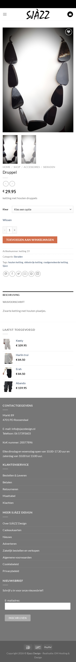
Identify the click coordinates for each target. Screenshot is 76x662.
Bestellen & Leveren (15, 475)
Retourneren (10, 489)
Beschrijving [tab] (11, 295)
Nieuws (7, 537)
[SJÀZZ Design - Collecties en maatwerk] (38, 14)
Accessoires (32, 167)
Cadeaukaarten (12, 530)
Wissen (7, 220)
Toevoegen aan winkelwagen (30, 239)
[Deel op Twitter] (19, 274)
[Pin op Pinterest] (31, 274)
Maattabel (9, 495)
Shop (17, 167)
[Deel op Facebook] (12, 274)
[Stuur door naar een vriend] (25, 274)
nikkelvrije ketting (33, 262)
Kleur (5, 209)
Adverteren (10, 543)
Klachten (8, 502)
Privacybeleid (11, 571)
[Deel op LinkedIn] (38, 274)
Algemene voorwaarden (17, 557)
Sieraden (49, 167)
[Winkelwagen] (70, 14)
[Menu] (5, 14)
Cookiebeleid (11, 564)
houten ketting (15, 262)
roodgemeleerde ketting (55, 262)
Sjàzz (5, 265)
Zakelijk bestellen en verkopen (21, 550)
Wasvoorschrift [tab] (14, 302)
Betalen (7, 482)
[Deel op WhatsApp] (6, 274)
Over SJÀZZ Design (15, 523)
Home (6, 167)
